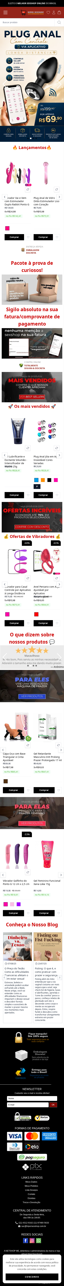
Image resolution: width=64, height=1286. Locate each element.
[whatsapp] (38, 1240)
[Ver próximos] (58, 197)
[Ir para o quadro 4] (36, 138)
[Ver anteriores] (5, 197)
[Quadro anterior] (5, 84)
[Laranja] (43, 480)
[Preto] (49, 480)
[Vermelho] (36, 614)
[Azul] (36, 480)
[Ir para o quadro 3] (33, 138)
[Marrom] (5, 781)
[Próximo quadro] (59, 84)
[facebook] (25, 1240)
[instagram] (32, 1240)
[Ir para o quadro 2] (30, 138)
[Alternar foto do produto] (28, 189)
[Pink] (7, 228)
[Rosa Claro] (12, 904)
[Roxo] (18, 904)
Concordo (32, 1276)
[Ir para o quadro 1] (28, 138)
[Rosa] (56, 480)
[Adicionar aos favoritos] (28, 237)
